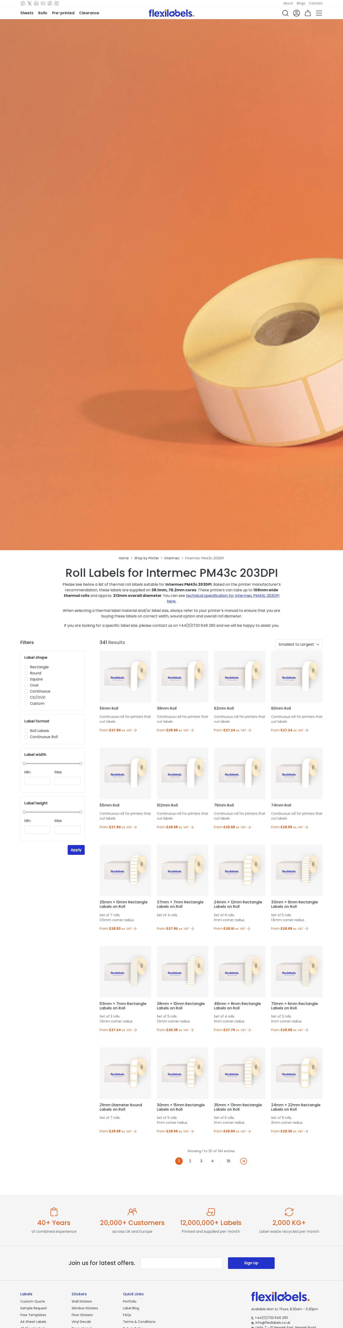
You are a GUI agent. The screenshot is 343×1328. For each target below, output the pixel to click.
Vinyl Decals (81, 1321)
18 (228, 1161)
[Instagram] (56, 3)
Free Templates (33, 1315)
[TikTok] (49, 3)
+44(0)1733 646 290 (269, 1317)
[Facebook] (22, 3)
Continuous (40, 691)
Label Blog (131, 1308)
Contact (316, 3)
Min (27, 772)
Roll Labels (39, 730)
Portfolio (129, 1301)
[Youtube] (43, 3)
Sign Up (251, 1263)
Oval (34, 685)
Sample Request (33, 1308)
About (288, 3)
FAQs (127, 1315)
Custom (37, 703)
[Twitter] (29, 3)
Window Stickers (85, 1308)
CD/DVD (38, 697)
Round (35, 673)
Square (36, 679)
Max (58, 772)
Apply (76, 849)
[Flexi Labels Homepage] (171, 13)
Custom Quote (32, 1301)
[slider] (24, 763)
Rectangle (39, 667)
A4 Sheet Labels (33, 1321)
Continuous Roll (44, 737)
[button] (285, 13)
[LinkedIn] (36, 3)
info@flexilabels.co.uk (270, 1322)
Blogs (301, 3)
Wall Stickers (82, 1301)
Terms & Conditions (139, 1321)
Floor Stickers (82, 1315)
